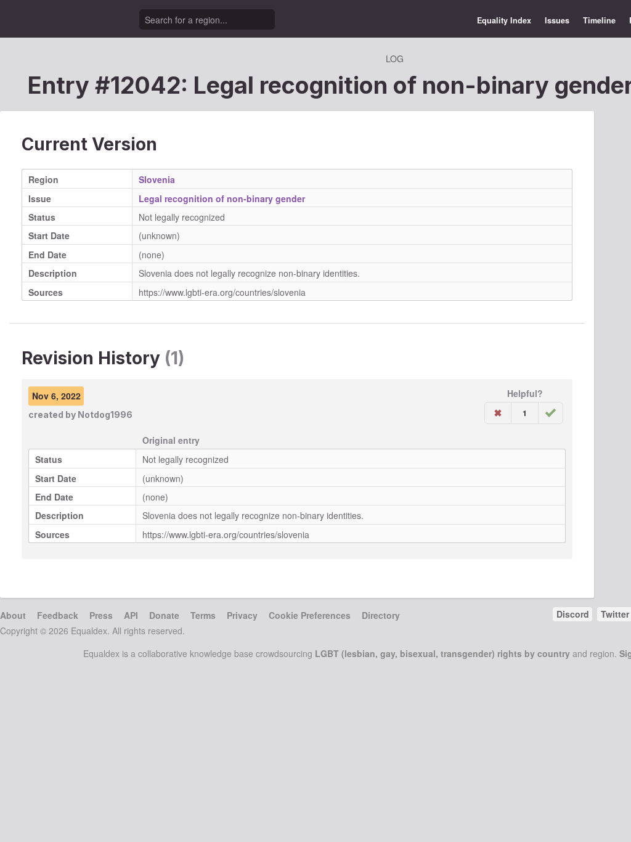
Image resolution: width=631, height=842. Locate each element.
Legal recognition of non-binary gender (222, 198)
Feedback (57, 615)
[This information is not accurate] (497, 413)
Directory (381, 615)
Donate (164, 615)
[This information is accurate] (550, 413)
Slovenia (157, 179)
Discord (572, 614)
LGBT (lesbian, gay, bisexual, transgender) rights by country (442, 653)
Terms (203, 615)
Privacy (242, 615)
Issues (557, 20)
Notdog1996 (105, 414)
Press (101, 615)
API (131, 615)
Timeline (599, 20)
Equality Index (504, 20)
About (13, 615)
